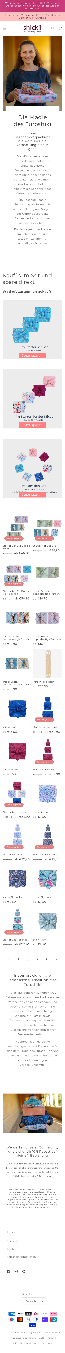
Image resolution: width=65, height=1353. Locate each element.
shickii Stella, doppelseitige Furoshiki (47, 638)
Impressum (47, 1343)
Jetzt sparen (32, 356)
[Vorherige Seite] (9, 959)
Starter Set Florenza (15, 939)
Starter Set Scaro (43, 769)
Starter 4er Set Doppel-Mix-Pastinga (17, 592)
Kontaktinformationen (26, 1343)
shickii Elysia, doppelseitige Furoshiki (17, 683)
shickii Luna (9, 727)
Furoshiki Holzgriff (44, 682)
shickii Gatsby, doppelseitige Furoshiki (17, 638)
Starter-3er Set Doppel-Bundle (17, 547)
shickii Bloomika (12, 897)
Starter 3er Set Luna (45, 727)
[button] (4, 28)
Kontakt (12, 1249)
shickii (16, 1332)
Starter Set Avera (13, 854)
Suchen (12, 1241)
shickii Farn (39, 939)
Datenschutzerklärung (24, 1338)
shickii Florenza (42, 897)
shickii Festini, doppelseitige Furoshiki (47, 592)
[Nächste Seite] (56, 959)
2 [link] (28, 959)
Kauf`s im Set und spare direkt (27, 278)
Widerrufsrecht (52, 1332)
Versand (51, 1338)
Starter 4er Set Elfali (45, 546)
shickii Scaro (10, 769)
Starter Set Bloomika (45, 854)
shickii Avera (40, 812)
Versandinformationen (21, 1256)
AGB (41, 1338)
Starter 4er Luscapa (15, 812)
